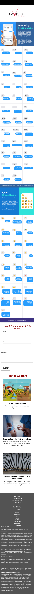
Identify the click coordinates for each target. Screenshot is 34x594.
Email (4, 342)
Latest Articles (17, 521)
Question (4, 352)
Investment (17, 511)
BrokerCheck (4, 531)
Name (4, 331)
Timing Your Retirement (17, 403)
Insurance (17, 514)
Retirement (17, 509)
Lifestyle (17, 520)
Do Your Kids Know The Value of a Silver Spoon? (17, 477)
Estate (17, 513)
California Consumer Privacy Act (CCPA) (13, 551)
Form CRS (6, 526)
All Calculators (17, 525)
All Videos (17, 523)
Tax (17, 516)
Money (17, 518)
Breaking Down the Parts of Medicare (17, 439)
